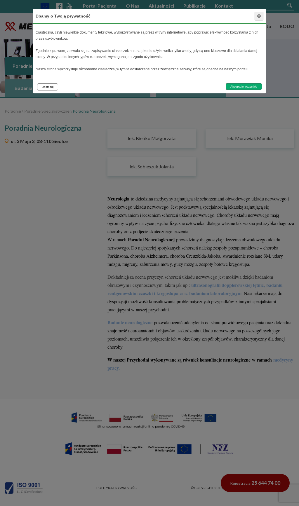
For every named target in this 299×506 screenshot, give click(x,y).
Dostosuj (47, 86)
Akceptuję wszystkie (243, 86)
